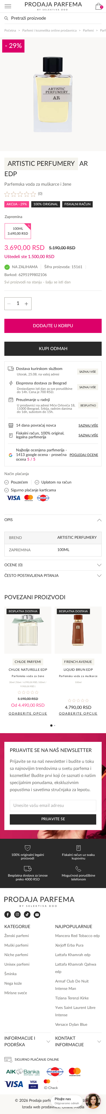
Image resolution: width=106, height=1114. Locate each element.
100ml (63, 550)
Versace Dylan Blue (71, 1025)
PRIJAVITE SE (53, 819)
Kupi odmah (53, 349)
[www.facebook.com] (7, 914)
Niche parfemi (16, 955)
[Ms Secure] (51, 1084)
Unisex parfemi (16, 964)
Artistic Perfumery (77, 538)
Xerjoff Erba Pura (69, 945)
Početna (10, 30)
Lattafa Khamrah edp (73, 955)
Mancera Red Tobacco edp (77, 936)
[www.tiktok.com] (27, 914)
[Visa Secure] (33, 1084)
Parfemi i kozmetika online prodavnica (49, 30)
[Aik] (22, 1072)
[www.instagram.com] (17, 914)
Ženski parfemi (16, 936)
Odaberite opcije (28, 713)
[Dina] (55, 1071)
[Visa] (13, 1084)
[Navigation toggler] (7, 6)
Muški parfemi (16, 945)
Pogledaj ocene (84, 455)
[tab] (51, 725)
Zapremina (13, 217)
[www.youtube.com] (37, 914)
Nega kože (13, 984)
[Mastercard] (75, 1072)
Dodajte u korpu (53, 326)
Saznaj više (87, 372)
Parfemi (88, 30)
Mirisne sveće (15, 993)
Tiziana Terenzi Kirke (72, 998)
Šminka (10, 974)
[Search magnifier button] (6, 18)
